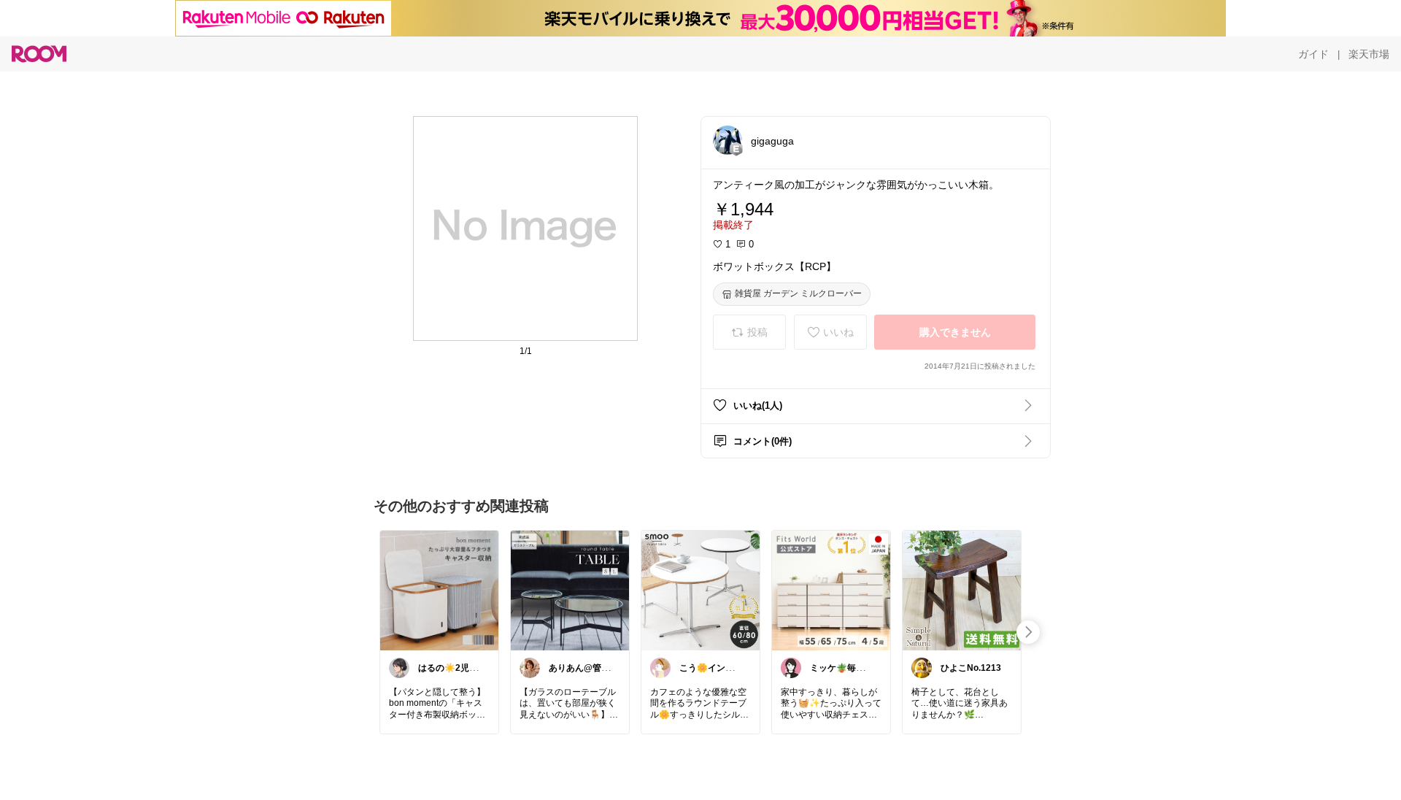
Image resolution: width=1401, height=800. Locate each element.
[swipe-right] (1028, 632)
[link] (439, 590)
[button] (727, 140)
